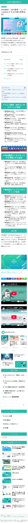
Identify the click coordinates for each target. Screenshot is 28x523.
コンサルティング (18, 272)
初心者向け (4, 6)
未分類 (6, 428)
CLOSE (21, 59)
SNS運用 (4, 272)
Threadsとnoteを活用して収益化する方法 (15, 382)
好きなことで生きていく (11, 424)
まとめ (9, 78)
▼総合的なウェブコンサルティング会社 (15, 97)
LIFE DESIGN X (14, 2)
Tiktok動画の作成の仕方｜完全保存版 (15, 387)
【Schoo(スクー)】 (7, 52)
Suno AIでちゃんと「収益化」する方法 (14, 376)
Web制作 (10, 272)
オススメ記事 (8, 416)
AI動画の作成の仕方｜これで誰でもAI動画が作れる (14, 392)
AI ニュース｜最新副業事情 (12, 396)
